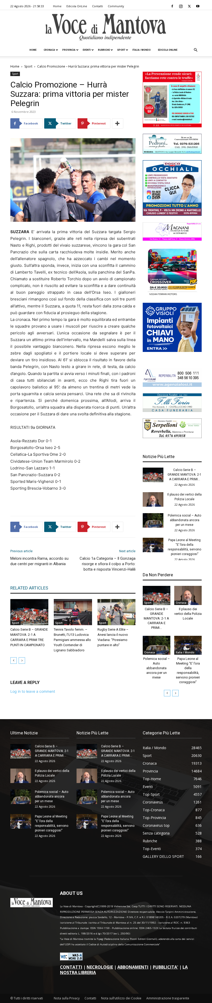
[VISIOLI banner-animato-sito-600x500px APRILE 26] (172, 350)
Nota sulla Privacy (67, 998)
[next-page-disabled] (22, 660)
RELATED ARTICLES (29, 588)
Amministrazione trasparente (167, 998)
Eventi (87, 50)
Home (57, 6)
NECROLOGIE (100, 967)
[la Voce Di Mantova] (106, 27)
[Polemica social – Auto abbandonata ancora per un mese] (153, 520)
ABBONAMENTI (132, 967)
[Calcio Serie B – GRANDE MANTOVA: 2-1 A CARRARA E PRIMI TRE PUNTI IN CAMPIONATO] (29, 612)
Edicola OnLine (76, 6)
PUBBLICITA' (165, 967)
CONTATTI (71, 967)
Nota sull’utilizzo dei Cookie (121, 998)
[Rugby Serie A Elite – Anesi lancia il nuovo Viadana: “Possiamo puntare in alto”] (116, 612)
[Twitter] (189, 6)
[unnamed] (172, 385)
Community (116, 6)
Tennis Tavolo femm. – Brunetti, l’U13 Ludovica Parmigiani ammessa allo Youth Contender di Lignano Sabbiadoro (72, 640)
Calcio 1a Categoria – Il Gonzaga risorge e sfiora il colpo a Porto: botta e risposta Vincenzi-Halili (107, 564)
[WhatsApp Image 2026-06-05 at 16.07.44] (172, 294)
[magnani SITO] (172, 239)
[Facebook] (172, 6)
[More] (117, 123)
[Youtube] (198, 6)
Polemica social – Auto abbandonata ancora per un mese (184, 520)
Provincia (68, 50)
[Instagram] (181, 6)
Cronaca (49, 50)
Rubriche (104, 50)
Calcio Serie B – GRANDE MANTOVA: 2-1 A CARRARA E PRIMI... (184, 474)
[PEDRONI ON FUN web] (172, 152)
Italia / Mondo (141, 50)
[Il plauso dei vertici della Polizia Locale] (153, 499)
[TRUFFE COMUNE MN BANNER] (172, 125)
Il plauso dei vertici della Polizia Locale (188, 613)
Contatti (97, 6)
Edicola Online (167, 50)
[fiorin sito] (172, 410)
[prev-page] (13, 660)
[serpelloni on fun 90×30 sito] (172, 436)
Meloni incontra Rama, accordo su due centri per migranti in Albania (39, 561)
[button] (195, 50)
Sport (121, 50)
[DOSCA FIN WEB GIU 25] (172, 214)
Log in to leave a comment (32, 691)
